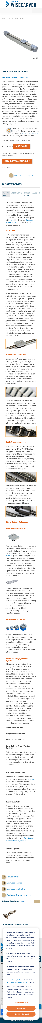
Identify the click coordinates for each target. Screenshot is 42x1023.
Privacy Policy (16, 980)
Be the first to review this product (15, 77)
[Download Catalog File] (4, 889)
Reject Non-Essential (21, 1014)
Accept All (21, 1008)
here (12, 220)
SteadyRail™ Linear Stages (15, 924)
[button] (14, 65)
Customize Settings (21, 1002)
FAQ (3, 979)
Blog (3, 977)
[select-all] (23, 901)
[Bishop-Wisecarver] (21, 4)
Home (3, 19)
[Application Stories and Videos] (4, 895)
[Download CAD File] (4, 883)
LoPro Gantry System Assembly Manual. (19, 839)
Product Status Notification (19, 221)
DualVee (8, 556)
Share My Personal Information (16, 982)
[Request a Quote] (4, 877)
